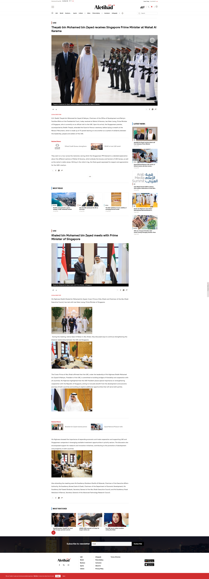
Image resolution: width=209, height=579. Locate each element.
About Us (98, 566)
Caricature (107, 13)
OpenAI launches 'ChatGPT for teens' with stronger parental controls (63, 529)
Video (88, 13)
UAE (56, 13)
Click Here (36, 576)
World (61, 13)
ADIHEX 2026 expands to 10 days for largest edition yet (89, 529)
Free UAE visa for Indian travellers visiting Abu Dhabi (115, 529)
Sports (75, 13)
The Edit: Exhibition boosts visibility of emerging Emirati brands (116, 208)
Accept (57, 576)
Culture (81, 13)
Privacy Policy (99, 568)
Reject (64, 576)
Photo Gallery (96, 13)
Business (67, 13)
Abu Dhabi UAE (67, 1)
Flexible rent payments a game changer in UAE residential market (62, 208)
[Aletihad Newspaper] (105, 7)
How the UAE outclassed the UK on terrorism (88, 208)
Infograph (114, 13)
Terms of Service (115, 557)
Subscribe (138, 544)
